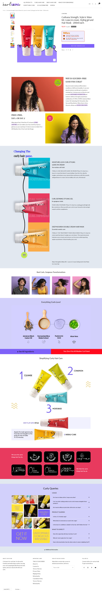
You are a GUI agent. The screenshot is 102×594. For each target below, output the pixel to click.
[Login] (95, 3)
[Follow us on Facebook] (84, 568)
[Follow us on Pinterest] (92, 568)
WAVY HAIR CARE (51, 2)
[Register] (72, 567)
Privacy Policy (36, 571)
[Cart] (98, 4)
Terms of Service (37, 569)
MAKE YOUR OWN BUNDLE (66, 2)
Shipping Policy (37, 573)
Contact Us (36, 566)
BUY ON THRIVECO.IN (78, 45)
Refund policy (36, 576)
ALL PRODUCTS (28, 2)
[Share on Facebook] (66, 49)
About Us (35, 564)
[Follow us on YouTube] (95, 568)
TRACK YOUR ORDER (39, 561)
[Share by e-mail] (72, 49)
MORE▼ (52, 5)
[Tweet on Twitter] (70, 49)
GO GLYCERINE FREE (42, 5)
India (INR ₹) (6, 589)
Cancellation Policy (38, 578)
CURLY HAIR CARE (39, 2)
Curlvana (64, 13)
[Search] (92, 3)
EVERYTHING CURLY (29, 5)
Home (4, 10)
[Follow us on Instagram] (88, 568)
